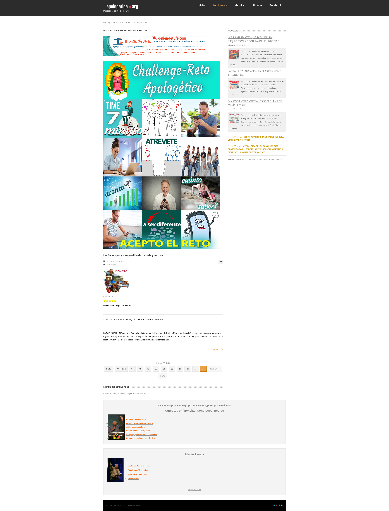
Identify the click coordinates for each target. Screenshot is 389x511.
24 (188, 369)
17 (132, 369)
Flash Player (126, 393)
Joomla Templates (114, 505)
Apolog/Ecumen (240, 159)
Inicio (108, 369)
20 (156, 369)
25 (195, 369)
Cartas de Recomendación (139, 466)
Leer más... (216, 349)
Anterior (121, 369)
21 (164, 369)
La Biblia (272, 159)
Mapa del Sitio (194, 489)
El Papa (279, 159)
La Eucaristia (251, 159)
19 (148, 369)
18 (140, 369)
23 (180, 369)
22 (172, 369)
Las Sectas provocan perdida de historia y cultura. (133, 255)
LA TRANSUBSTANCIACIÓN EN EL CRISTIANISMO (254, 71)
